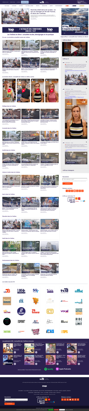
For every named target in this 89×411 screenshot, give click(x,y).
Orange (84, 2)
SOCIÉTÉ (21, 5)
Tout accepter (51, 409)
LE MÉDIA (18, 2)
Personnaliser (62, 409)
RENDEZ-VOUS (5, 2)
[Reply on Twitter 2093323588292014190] (65, 86)
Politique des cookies (52, 394)
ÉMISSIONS (30, 392)
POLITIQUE (7, 5)
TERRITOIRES (12, 2)
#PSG (71, 98)
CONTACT (58, 392)
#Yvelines (74, 97)
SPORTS (37, 5)
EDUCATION (44, 5)
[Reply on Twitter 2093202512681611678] (65, 139)
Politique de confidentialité (44, 394)
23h (71, 62)
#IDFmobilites (67, 98)
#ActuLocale (70, 97)
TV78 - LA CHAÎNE (44, 392)
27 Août (72, 142)
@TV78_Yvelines (67, 62)
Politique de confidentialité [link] (69, 409)
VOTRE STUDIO (25, 2)
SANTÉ (51, 5)
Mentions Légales (36, 394)
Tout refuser (56, 409)
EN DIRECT (20, 390)
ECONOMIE (14, 5)
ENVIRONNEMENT (58, 5)
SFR (81, 2)
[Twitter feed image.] (76, 79)
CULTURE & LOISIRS (29, 5)
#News (66, 97)
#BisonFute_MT (81, 97)
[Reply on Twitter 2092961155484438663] (65, 165)
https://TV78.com (72, 96)
